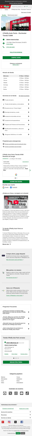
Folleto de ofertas (16, 52)
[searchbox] (19, 6)
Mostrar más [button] (6, 244)
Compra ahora (16, 57)
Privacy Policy (25, 430)
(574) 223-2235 (10, 47)
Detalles (6, 354)
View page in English (26, 12)
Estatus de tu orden (24, 408)
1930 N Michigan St (12, 343)
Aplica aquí (16, 64)
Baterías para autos (12, 15)
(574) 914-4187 (8, 351)
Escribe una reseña (16, 181)
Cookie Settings (11, 433)
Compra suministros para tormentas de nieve (15, 144)
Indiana (6, 9)
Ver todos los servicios (24, 95)
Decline (22, 433)
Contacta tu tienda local (8, 408)
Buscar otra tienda (16, 362)
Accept (18, 433)
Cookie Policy (17, 430)
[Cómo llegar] (22, 17)
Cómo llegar (9, 44)
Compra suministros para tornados (13, 146)
